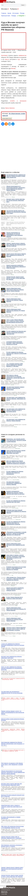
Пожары (13, 15)
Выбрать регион (4, 892)
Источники (15, 13)
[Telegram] (9, 124)
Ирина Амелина (10, 108)
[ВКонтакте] (2, 124)
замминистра (22, 55)
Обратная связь (4, 891)
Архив (9, 13)
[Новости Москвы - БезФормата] (8, 1)
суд (19, 59)
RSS (6, 894)
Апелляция (4, 55)
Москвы (13, 68)
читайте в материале (18, 101)
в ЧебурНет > (21, 15)
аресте (7, 59)
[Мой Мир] (13, 124)
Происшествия (5, 15)
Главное (3, 13)
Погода (22, 13)
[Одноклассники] (6, 124)
